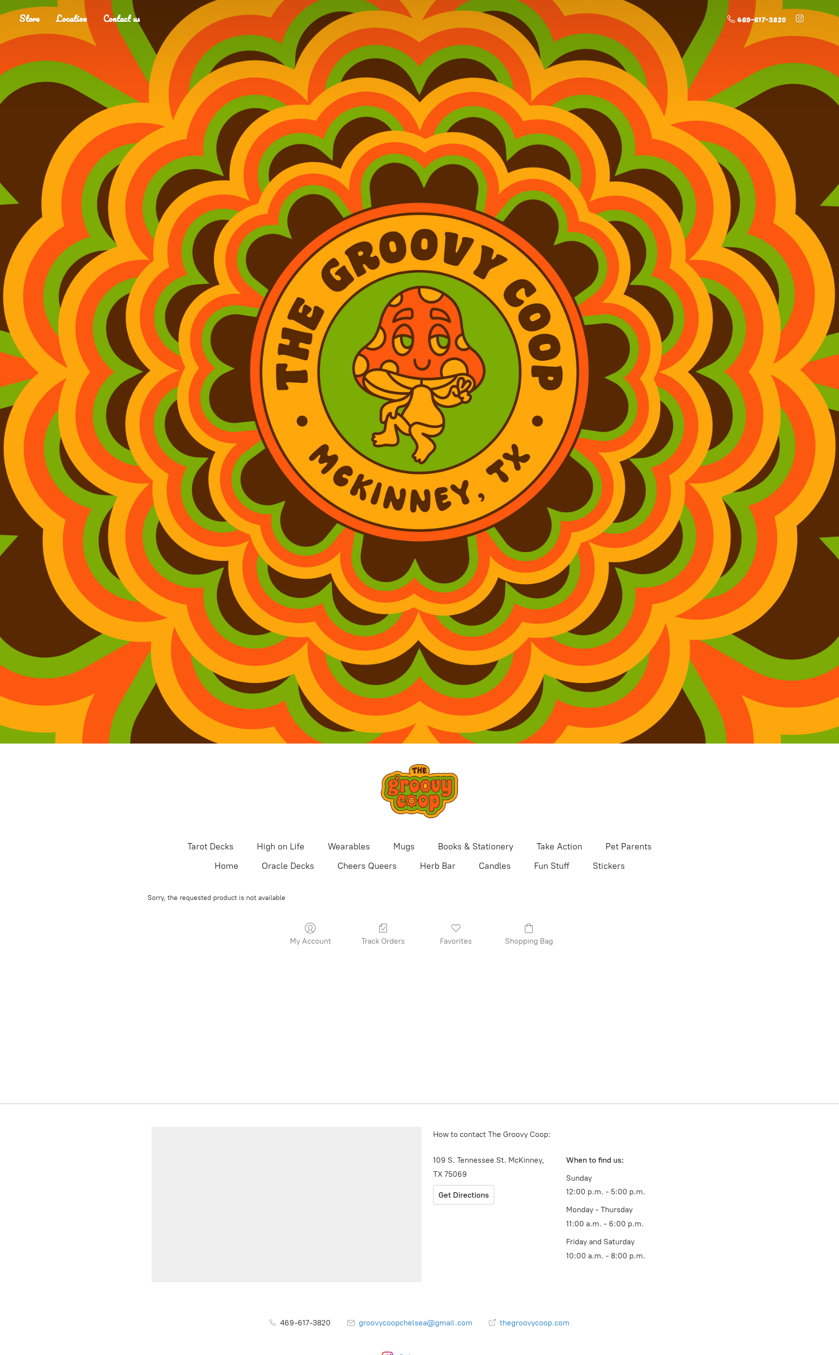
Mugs (404, 846)
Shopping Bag (529, 941)
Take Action (559, 846)
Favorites (456, 941)
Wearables (349, 846)
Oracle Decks (288, 866)
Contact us (121, 18)
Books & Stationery (475, 846)
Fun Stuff (552, 866)
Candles (495, 866)
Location (71, 18)
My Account (310, 941)
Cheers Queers (367, 866)
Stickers (609, 866)
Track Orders (383, 941)
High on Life (280, 846)
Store (29, 18)
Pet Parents (628, 846)
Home (226, 866)
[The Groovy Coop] (419, 791)
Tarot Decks (210, 846)
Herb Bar (437, 866)
